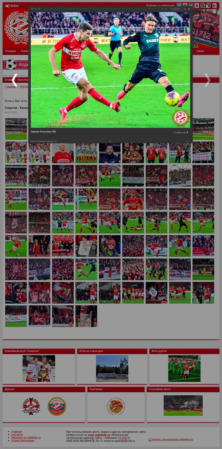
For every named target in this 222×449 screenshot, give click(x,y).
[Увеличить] (185, 9)
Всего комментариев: (43, 141)
